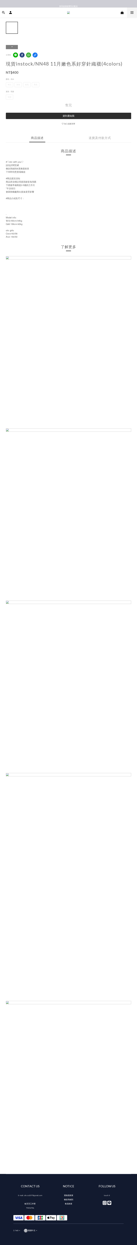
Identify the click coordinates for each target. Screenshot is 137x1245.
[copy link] (35, 55)
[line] (15, 55)
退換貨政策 (68, 1195)
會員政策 (68, 1203)
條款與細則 (68, 1199)
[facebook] (22, 55)
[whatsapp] (28, 55)
